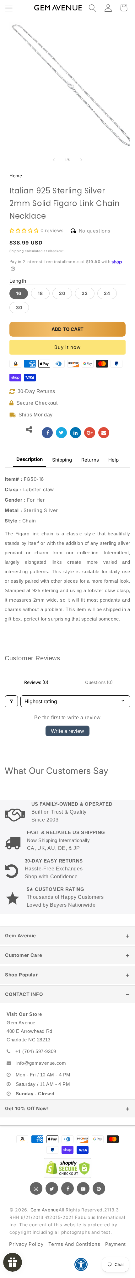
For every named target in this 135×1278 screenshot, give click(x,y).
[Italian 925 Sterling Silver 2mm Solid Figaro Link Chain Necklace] (47, 432)
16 (18, 293)
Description (29, 459)
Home (15, 175)
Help (113, 460)
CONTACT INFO (24, 994)
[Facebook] (67, 1188)
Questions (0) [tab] (99, 682)
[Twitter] (52, 1188)
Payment (115, 1244)
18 (40, 293)
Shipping (16, 251)
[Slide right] (81, 160)
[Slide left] (54, 160)
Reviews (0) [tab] (36, 682)
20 (62, 293)
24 (107, 293)
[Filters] (11, 701)
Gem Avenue (20, 936)
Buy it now (67, 347)
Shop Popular (21, 975)
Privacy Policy (26, 1244)
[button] (9, 8)
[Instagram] (36, 1188)
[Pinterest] (99, 1188)
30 (19, 307)
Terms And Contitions (74, 1244)
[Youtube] (83, 1188)
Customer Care (23, 955)
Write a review (67, 731)
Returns (90, 460)
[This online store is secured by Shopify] (67, 1168)
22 (85, 293)
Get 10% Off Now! (27, 1108)
